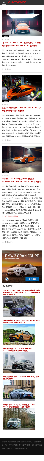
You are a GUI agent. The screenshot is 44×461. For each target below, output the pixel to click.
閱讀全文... (9, 69)
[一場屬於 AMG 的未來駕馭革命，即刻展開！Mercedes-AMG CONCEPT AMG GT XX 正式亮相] (22, 159)
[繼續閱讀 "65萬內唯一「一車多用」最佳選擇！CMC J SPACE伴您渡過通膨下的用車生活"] (19, 419)
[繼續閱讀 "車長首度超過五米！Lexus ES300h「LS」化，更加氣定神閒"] (19, 391)
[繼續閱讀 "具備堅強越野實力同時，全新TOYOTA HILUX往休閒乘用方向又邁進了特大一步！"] (19, 335)
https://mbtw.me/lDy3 (10, 216)
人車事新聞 (5, 36)
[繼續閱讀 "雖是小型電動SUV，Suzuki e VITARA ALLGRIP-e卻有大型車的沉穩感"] (19, 363)
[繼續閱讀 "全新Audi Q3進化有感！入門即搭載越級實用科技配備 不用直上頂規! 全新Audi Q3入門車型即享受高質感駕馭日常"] (19, 307)
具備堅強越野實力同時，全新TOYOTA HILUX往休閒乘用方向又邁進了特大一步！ (21, 321)
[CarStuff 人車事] (17, 1)
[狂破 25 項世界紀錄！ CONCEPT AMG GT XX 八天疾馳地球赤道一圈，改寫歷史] (22, 88)
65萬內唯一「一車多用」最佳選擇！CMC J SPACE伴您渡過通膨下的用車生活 (19, 406)
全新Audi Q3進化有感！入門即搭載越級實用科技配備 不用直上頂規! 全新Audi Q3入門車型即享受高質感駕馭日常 (21, 292)
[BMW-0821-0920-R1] (22, 266)
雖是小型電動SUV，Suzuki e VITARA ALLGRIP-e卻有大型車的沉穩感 (18, 350)
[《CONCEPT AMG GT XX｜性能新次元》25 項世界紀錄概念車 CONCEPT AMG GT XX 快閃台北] (22, 23)
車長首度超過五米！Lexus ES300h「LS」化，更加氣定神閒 (21, 378)
